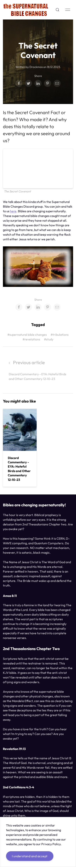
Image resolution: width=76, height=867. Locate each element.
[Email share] (57, 83)
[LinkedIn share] (38, 83)
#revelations (31, 339)
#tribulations (60, 335)
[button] (57, 10)
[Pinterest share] (47, 83)
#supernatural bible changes (27, 335)
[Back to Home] (26, 10)
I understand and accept (30, 856)
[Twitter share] (28, 83)
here (13, 211)
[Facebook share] (18, 83)
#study (48, 339)
